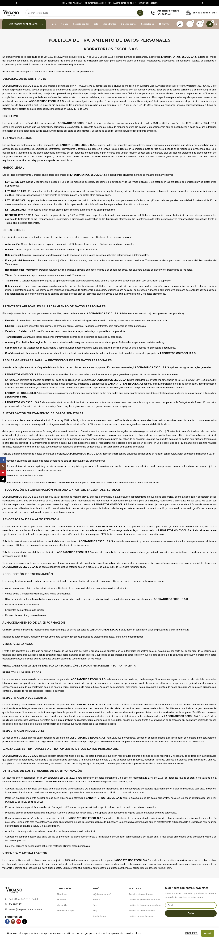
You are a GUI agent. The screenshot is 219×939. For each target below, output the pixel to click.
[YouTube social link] (18, 921)
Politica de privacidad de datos (144, 899)
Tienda (96, 899)
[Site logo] (10, 12)
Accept (207, 933)
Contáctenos (99, 916)
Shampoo (62, 899)
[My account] (180, 24)
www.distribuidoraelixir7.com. (170, 85)
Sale (95, 905)
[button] (16, 3)
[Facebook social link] (7, 921)
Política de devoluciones (141, 916)
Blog (95, 910)
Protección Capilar (66, 910)
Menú (96, 888)
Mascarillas (62, 905)
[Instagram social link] (13, 921)
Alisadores (62, 894)
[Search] (140, 13)
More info (191, 933)
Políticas (135, 888)
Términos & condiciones (141, 894)
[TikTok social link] (24, 921)
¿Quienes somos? (102, 894)
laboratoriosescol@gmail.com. (156, 867)
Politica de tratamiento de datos (145, 905)
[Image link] (14, 889)
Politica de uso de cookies (142, 910)
